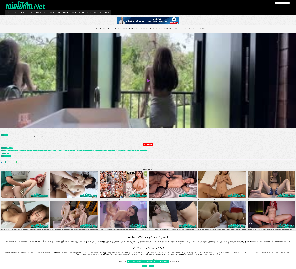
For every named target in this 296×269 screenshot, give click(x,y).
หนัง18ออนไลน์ (29, 12)
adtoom (7, 153)
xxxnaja (92, 150)
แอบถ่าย (96, 12)
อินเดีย (101, 12)
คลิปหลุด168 (59, 150)
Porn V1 (144, 266)
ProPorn (152, 266)
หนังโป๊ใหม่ (73, 12)
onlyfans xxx (129, 150)
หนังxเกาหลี (38, 12)
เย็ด (17, 150)
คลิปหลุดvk (88, 243)
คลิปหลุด (107, 12)
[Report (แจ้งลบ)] (148, 143)
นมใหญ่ (33, 150)
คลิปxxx (78, 150)
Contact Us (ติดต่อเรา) (152, 259)
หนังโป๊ (55, 252)
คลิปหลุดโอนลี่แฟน (45, 150)
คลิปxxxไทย (74, 150)
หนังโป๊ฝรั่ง (58, 12)
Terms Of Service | (142, 259)
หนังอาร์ (45, 12)
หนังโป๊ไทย (81, 12)
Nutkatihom (145, 150)
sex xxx (112, 150)
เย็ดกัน (14, 150)
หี (29, 150)
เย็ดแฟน (9, 150)
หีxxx (27, 150)
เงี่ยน (20, 150)
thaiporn (107, 150)
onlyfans (135, 150)
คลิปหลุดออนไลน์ (53, 150)
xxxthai (87, 150)
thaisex (103, 150)
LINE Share (14, 162)
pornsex (124, 150)
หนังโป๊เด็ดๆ (66, 12)
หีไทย (24, 150)
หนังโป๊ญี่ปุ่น (88, 12)
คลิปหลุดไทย (38, 150)
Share (3, 162)
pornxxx (119, 150)
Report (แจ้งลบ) (148, 144)
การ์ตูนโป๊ (14, 12)
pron (116, 150)
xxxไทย (83, 150)
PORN (8, 12)
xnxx (99, 150)
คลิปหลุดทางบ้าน (246, 241)
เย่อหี (6, 150)
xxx (96, 150)
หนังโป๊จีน (51, 12)
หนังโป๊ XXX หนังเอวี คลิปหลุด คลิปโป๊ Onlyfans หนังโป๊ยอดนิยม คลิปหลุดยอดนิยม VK (148, 261)
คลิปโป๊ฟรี (21, 12)
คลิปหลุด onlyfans (66, 150)
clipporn (140, 150)
